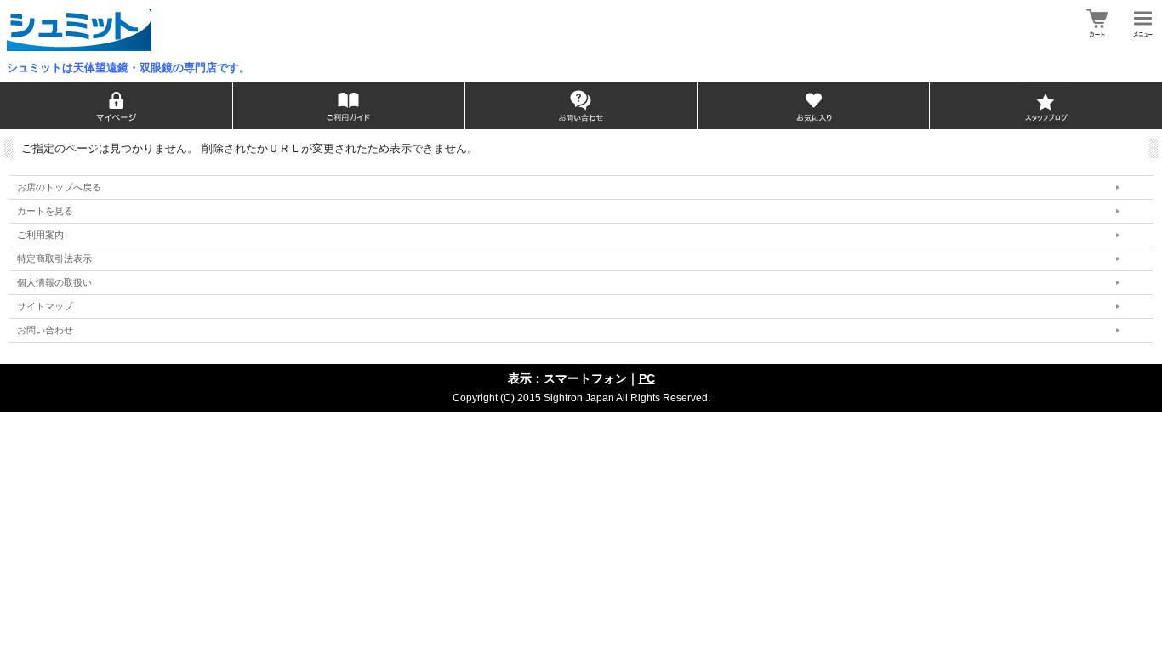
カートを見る (45, 211)
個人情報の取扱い (54, 282)
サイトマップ (45, 306)
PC (647, 378)
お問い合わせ (45, 330)
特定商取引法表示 (54, 258)
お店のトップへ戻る (59, 187)
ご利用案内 (40, 235)
